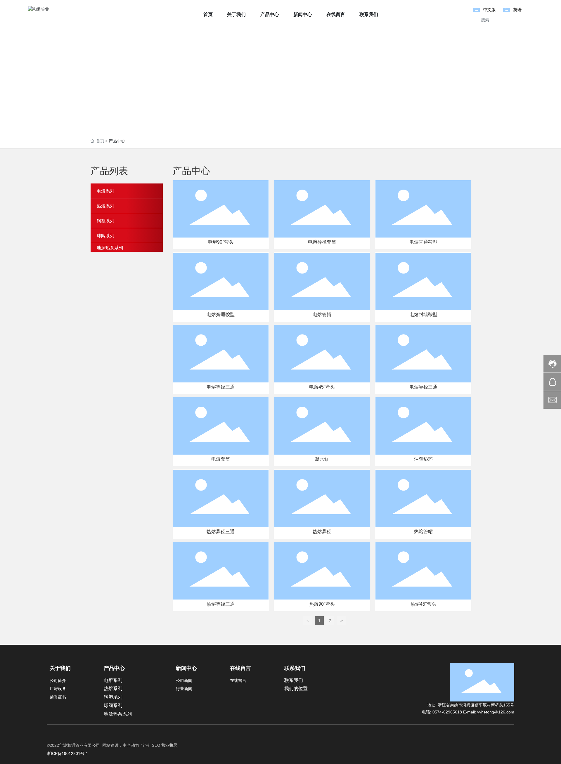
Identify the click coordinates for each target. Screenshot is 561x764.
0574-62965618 (447, 712)
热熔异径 (322, 531)
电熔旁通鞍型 (221, 314)
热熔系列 (113, 688)
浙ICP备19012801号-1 (67, 753)
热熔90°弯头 (322, 604)
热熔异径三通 (221, 531)
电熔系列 (113, 680)
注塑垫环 (423, 459)
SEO (156, 745)
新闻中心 (186, 668)
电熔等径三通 (221, 386)
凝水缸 (322, 459)
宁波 (145, 745)
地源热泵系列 (118, 713)
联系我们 (294, 668)
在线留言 (240, 668)
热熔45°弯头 (423, 604)
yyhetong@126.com (495, 712)
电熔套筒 (220, 459)
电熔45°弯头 (322, 386)
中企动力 (131, 745)
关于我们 (60, 668)
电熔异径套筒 (322, 242)
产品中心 (114, 668)
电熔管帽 (322, 314)
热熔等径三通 (221, 604)
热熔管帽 (423, 531)
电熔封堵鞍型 (423, 314)
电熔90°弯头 (220, 242)
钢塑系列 (113, 696)
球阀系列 (113, 705)
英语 (517, 9)
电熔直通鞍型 (423, 242)
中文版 (489, 9)
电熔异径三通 (423, 386)
